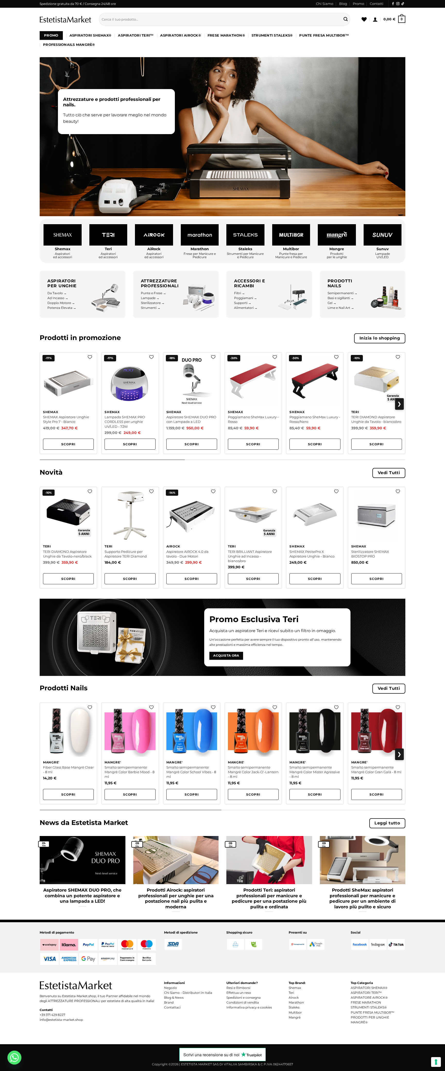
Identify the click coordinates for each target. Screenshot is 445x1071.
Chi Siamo (324, 4)
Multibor (295, 1012)
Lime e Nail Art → (341, 308)
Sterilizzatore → (153, 303)
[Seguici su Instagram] (397, 4)
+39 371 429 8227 (52, 1015)
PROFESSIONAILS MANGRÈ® (69, 45)
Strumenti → (150, 308)
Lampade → (150, 298)
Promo (358, 4)
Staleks (294, 1007)
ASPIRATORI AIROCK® (180, 35)
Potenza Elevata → (61, 308)
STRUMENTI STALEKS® (272, 35)
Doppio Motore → (61, 303)
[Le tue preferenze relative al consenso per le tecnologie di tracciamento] (436, 1062)
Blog (343, 4)
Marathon (296, 1002)
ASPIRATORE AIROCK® (369, 997)
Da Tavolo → (57, 293)
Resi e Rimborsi (238, 988)
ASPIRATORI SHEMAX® (91, 35)
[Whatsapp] (14, 1058)
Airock (294, 997)
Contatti (376, 4)
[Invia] (345, 19)
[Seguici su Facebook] (393, 4)
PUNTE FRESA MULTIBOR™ (324, 35)
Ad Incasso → (57, 298)
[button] (375, 19)
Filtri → (239, 293)
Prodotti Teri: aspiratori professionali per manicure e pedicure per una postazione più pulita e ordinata (269, 898)
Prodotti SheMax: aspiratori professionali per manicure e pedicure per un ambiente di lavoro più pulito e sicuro (362, 898)
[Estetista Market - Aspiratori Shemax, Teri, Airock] (65, 19)
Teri (291, 993)
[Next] (406, 873)
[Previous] (38, 873)
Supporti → (242, 303)
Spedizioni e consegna (243, 997)
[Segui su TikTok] (402, 4)
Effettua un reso (238, 993)
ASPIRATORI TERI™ (135, 35)
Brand (169, 1002)
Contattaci (172, 1007)
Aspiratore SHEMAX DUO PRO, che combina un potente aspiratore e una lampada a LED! (82, 895)
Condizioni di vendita (242, 1002)
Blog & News (174, 997)
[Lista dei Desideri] (364, 19)
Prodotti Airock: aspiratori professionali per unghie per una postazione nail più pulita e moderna (175, 898)
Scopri (68, 444)
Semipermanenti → (342, 293)
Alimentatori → (246, 308)
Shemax (295, 988)
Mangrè (295, 1017)
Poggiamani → (245, 298)
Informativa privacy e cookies (249, 1007)
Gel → (332, 303)
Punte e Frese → (153, 293)
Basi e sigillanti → (341, 298)
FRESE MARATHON (366, 1002)
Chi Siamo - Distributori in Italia (188, 993)
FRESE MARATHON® (226, 35)
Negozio (170, 988)
